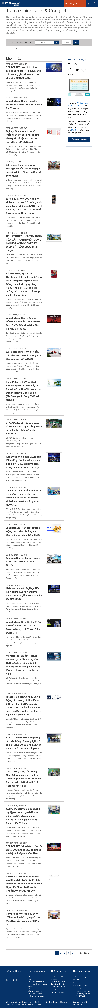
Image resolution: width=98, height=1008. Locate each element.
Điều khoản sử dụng (13, 1002)
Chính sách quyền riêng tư (34, 1002)
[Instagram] (16, 980)
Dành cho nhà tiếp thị (36, 981)
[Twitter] (7, 980)
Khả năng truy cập (35, 1004)
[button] (56, 42)
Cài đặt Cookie (20, 1004)
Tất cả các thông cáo (81, 977)
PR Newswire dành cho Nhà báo (78, 104)
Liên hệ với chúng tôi (14, 977)
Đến (76, 42)
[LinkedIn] (12, 980)
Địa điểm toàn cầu (58, 992)
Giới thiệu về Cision (58, 981)
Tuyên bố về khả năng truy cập (59, 987)
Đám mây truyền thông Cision (36, 978)
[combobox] (66, 42)
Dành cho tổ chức (35, 993)
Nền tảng (76, 979)
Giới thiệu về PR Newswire (57, 978)
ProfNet (74, 129)
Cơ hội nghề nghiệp (58, 984)
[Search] (95, 3)
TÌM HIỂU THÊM (79, 139)
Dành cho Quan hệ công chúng (37, 985)
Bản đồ (10, 1004)
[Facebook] (10, 980)
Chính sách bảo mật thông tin (57, 1002)
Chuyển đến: (19, 42)
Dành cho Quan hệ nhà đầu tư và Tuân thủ (37, 990)
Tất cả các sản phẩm (36, 996)
